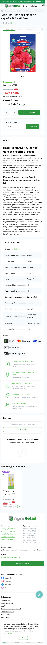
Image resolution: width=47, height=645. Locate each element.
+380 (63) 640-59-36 (8, 534)
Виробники (5, 617)
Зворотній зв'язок (7, 612)
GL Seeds (17, 249)
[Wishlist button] (39, 32)
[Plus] (15, 112)
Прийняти (23, 638)
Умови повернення (19, 403)
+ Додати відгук (23, 429)
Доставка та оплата (8, 603)
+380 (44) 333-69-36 (8, 537)
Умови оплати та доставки (22, 383)
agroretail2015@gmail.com (10, 557)
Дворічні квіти (39, 10)
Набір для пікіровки (10, 491)
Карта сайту (5, 614)
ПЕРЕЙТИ (39, 1)
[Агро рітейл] (22, 518)
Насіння (19, 10)
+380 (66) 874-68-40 (8, 529)
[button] (21, 76)
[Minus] (7, 112)
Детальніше (8, 633)
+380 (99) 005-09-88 (8, 539)
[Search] (23, 6)
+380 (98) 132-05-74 (8, 531)
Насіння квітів (28, 10)
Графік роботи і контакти (21, 394)
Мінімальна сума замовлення (22, 361)
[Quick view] (3, 474)
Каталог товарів (10, 10)
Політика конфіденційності (11, 609)
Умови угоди (5, 600)
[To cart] (19, 507)
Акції (3, 606)
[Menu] (2, 6)
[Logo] (13, 6)
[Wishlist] (3, 477)
